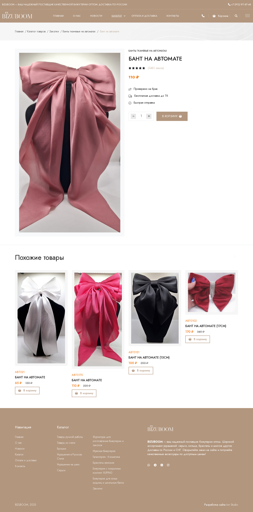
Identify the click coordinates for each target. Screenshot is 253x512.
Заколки (54, 31)
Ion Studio (232, 505)
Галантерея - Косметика (106, 457)
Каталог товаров (36, 31)
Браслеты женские (103, 463)
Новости (96, 16)
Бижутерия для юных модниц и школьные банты (108, 481)
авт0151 (134, 352)
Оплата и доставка (144, 16)
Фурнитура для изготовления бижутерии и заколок (108, 441)
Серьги (61, 470)
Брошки (61, 449)
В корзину (169, 116)
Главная (58, 16)
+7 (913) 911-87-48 (240, 4)
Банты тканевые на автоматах (79, 31)
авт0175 (77, 375)
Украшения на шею (68, 464)
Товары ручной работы (70, 437)
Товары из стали (66, 443)
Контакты (173, 16)
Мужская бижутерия (104, 451)
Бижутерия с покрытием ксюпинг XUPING (107, 471)
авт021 (20, 372)
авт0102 (191, 321)
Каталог (117, 16)
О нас (77, 16)
